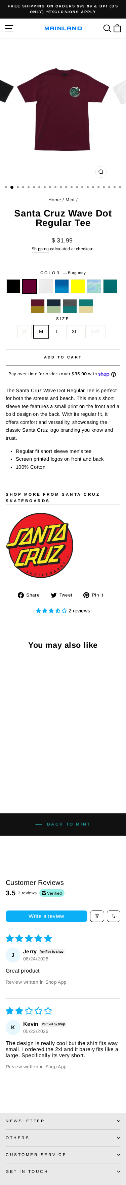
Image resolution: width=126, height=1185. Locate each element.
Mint (70, 199)
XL (75, 331)
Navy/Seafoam (53, 306)
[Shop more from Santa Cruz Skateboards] (39, 545)
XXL (95, 331)
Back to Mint (68, 824)
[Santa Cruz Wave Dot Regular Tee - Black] (9, 759)
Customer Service (36, 1154)
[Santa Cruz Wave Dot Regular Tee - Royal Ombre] (32, 759)
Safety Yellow (78, 286)
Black (13, 286)
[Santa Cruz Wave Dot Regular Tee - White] (25, 759)
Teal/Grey (110, 286)
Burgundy (29, 286)
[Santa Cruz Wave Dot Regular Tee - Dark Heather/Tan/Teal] (40, 766)
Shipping (40, 249)
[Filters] (97, 916)
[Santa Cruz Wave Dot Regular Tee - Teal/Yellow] (9, 772)
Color (63, 272)
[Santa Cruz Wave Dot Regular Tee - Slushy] (9, 766)
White (45, 286)
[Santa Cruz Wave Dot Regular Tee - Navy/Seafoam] (32, 766)
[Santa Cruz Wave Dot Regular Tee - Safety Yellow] (40, 759)
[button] (52, 610)
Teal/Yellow (86, 306)
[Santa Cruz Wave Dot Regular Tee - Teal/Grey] (17, 766)
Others (18, 1137)
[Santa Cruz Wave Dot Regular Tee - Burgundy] (17, 759)
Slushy (94, 286)
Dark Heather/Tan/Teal (70, 306)
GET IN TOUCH (27, 1171)
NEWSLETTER (25, 1121)
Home (54, 199)
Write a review (47, 916)
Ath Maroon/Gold (37, 306)
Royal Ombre (62, 286)
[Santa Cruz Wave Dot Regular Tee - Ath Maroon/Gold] (25, 766)
